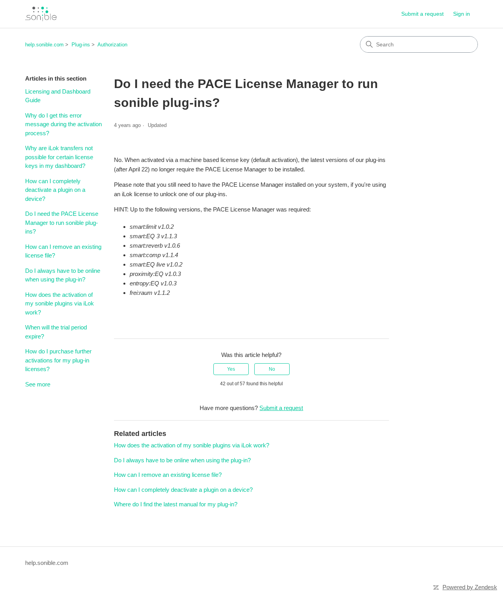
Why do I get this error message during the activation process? (63, 124)
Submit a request (422, 14)
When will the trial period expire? (56, 332)
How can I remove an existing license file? (63, 251)
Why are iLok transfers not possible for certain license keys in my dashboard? (59, 157)
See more (37, 384)
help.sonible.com (44, 45)
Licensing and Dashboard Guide (57, 96)
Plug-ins (81, 45)
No (272, 369)
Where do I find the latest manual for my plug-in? (175, 504)
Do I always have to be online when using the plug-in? (62, 275)
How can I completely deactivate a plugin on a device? (55, 190)
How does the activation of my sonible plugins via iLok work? (59, 303)
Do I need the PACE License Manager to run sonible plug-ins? (61, 222)
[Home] (41, 14)
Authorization (112, 45)
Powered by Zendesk (469, 587)
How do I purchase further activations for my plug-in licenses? (58, 360)
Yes (231, 369)
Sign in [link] (461, 14)
